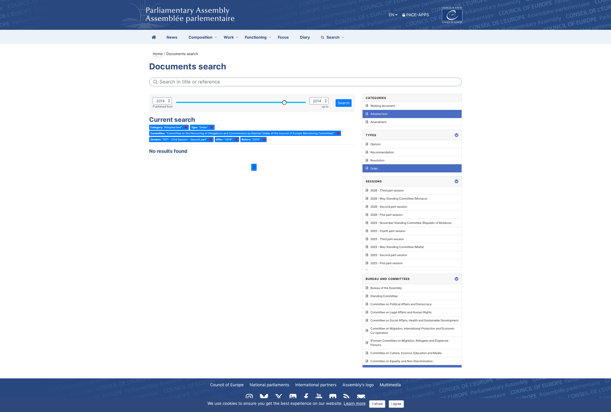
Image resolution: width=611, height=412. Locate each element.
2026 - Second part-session (388, 206)
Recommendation (382, 152)
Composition (200, 37)
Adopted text (378, 114)
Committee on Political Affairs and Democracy (401, 304)
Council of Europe (227, 384)
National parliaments (269, 384)
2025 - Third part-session (387, 239)
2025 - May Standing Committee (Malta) (397, 247)
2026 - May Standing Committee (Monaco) (398, 198)
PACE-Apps (417, 14)
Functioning (256, 37)
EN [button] (391, 14)
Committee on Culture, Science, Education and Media (406, 353)
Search (333, 37)
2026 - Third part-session (387, 190)
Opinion (375, 144)
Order (374, 168)
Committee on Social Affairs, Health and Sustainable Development (414, 320)
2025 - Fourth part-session (388, 231)
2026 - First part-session (386, 214)
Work (229, 37)
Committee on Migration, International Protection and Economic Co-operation (412, 331)
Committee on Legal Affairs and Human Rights (401, 312)
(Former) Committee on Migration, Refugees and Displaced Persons (409, 343)
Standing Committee (384, 296)
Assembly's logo (358, 384)
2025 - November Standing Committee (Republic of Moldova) (411, 223)
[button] (456, 135)
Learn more (355, 403)
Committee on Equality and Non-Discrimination (401, 361)
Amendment (378, 122)
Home (158, 54)
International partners (316, 384)
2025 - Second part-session (388, 255)
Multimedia (390, 384)
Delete (185, 127)
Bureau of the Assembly (386, 288)
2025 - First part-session (386, 263)
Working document (382, 106)
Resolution (377, 160)
